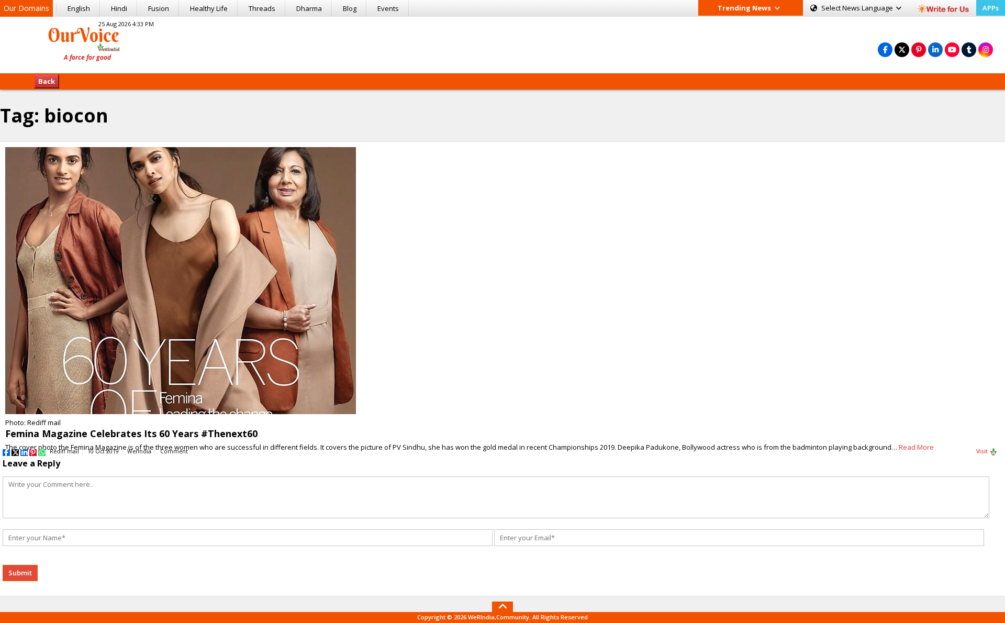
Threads (262, 8)
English (79, 8)
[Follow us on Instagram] (985, 49)
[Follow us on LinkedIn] (935, 49)
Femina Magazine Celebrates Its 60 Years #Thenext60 (131, 433)
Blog (349, 8)
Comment (174, 451)
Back (46, 81)
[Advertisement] (502, 43)
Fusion (158, 8)
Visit (982, 451)
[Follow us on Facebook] (885, 49)
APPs (990, 8)
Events (388, 8)
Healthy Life (209, 8)
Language (858, 8)
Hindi (119, 8)
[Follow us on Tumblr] (969, 49)
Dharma (309, 8)
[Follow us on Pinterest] (918, 49)
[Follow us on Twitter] (902, 49)
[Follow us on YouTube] (952, 49)
